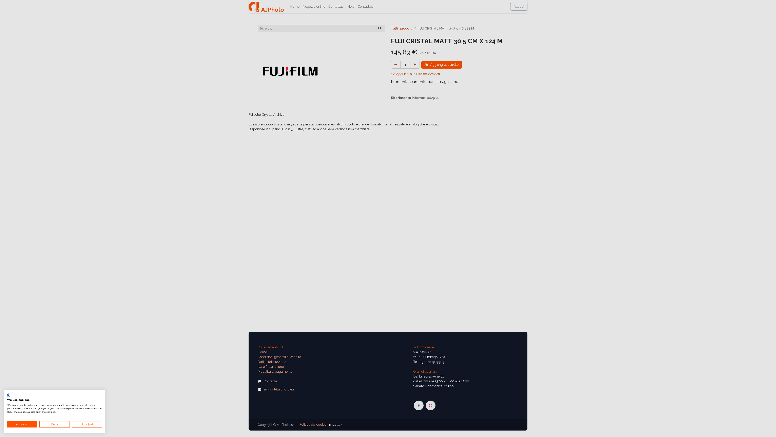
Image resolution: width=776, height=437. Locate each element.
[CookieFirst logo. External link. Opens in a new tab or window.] (8, 395)
